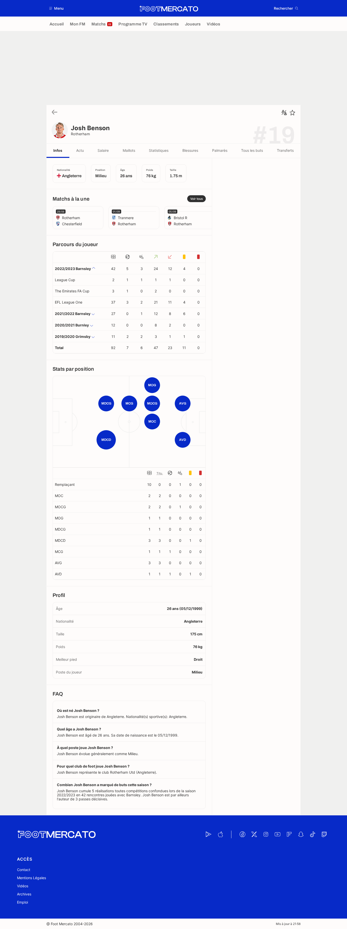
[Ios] (220, 834)
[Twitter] (254, 834)
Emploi (22, 902)
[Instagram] (266, 834)
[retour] (55, 112)
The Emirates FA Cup (72, 291)
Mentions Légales (31, 878)
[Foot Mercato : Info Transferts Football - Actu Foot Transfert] (168, 8)
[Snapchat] (301, 834)
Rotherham (80, 134)
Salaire (103, 150)
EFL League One (68, 302)
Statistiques (158, 150)
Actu (80, 150)
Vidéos (22, 886)
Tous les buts (252, 150)
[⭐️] (292, 113)
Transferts (285, 150)
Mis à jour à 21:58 (288, 924)
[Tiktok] (312, 834)
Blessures (190, 150)
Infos (57, 150)
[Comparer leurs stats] (284, 113)
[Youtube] (277, 834)
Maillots (129, 150)
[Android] (208, 834)
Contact (23, 869)
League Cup (65, 280)
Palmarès (219, 150)
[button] (56, 8)
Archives (24, 894)
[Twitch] (324, 834)
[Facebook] (242, 834)
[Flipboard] (289, 834)
